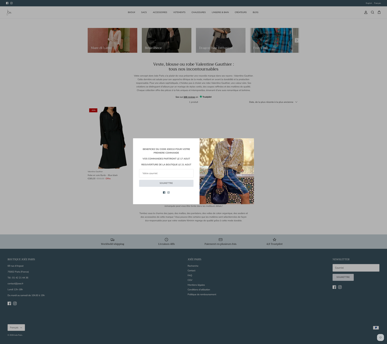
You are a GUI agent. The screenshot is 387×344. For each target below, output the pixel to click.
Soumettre (166, 183)
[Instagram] (168, 192)
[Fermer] (250, 142)
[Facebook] (164, 192)
